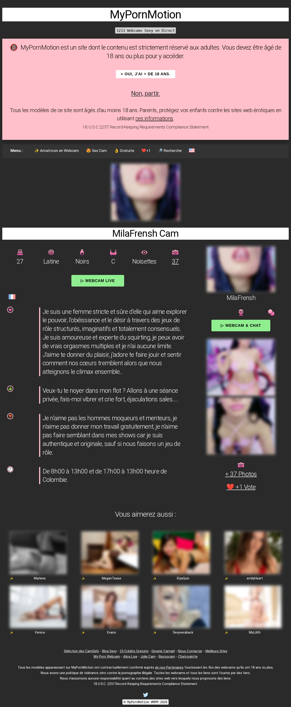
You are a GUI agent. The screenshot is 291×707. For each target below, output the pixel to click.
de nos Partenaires (169, 667)
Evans (111, 632)
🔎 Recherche (170, 150)
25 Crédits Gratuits (134, 651)
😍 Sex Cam (96, 150)
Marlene (40, 578)
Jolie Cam (148, 656)
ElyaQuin (183, 578)
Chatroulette (188, 656)
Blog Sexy (109, 651)
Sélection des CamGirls (81, 651)
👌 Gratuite (124, 150)
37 (175, 261)
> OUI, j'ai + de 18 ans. (146, 74)
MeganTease (111, 578)
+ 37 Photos (241, 474)
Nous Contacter (190, 651)
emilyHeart (255, 578)
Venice (40, 632)
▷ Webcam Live (98, 281)
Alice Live (130, 656)
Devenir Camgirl (163, 651)
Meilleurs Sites (216, 651)
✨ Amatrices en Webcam (56, 150)
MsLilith (255, 632)
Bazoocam (167, 656)
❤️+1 (146, 150)
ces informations (154, 118)
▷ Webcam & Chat (241, 325)
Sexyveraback (183, 632)
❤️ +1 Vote (241, 487)
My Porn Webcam (107, 656)
